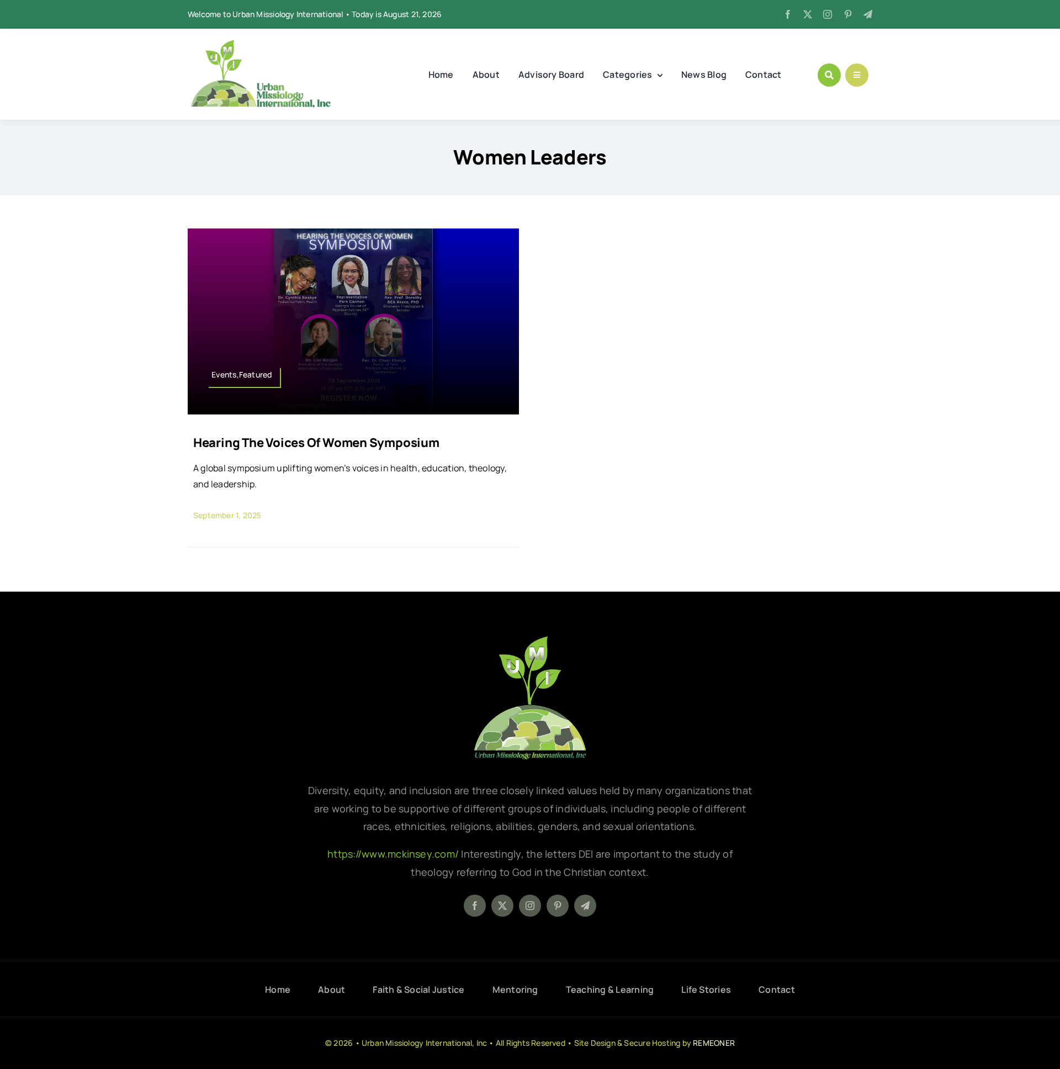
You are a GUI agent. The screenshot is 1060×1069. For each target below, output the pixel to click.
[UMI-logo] (530, 640)
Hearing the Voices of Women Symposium (316, 442)
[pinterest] (848, 14)
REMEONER (714, 1043)
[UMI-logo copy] (260, 44)
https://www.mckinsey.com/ (394, 853)
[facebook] (787, 14)
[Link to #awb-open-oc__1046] (829, 75)
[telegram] (867, 14)
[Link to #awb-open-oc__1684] (856, 75)
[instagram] (827, 14)
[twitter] (807, 14)
